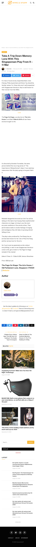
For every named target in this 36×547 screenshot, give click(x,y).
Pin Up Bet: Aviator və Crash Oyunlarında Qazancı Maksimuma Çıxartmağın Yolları (22, 464)
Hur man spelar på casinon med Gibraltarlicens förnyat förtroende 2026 (22, 503)
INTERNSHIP (24, 538)
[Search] (33, 3)
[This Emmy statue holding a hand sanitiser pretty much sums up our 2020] (18, 416)
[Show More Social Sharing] (32, 75)
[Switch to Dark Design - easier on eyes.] (31, 2)
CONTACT (11, 538)
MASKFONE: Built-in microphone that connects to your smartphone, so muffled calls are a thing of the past (18, 400)
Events (4, 52)
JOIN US (17, 538)
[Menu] (3, 3)
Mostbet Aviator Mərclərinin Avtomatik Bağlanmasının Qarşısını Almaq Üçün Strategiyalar (22, 484)
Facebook (16, 308)
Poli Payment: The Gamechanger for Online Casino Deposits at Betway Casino (22, 474)
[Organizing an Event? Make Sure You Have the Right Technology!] (18, 359)
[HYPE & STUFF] (17, 2)
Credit (19, 112)
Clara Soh (9, 68)
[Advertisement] (18, 26)
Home (3, 47)
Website (6, 270)
